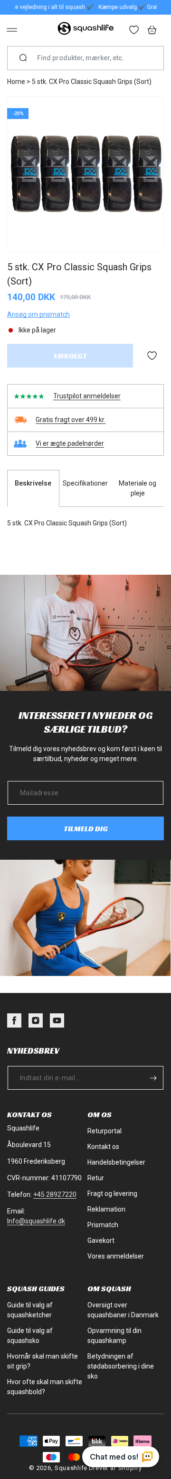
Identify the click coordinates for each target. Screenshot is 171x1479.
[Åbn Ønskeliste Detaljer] (134, 31)
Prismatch (102, 1225)
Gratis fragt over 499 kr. (70, 419)
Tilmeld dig (86, 829)
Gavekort (100, 1240)
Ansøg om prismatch (38, 314)
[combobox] (89, 58)
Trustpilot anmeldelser (87, 396)
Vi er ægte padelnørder (70, 443)
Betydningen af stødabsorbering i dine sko (120, 1366)
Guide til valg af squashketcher (30, 1310)
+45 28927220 (54, 1194)
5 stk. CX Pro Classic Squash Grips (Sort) (92, 81)
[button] (12, 30)
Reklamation (106, 1209)
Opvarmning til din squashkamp (114, 1335)
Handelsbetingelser (116, 1162)
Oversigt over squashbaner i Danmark (123, 1310)
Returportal (104, 1131)
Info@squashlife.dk (36, 1221)
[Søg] (23, 58)
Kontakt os (103, 1146)
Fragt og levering (112, 1193)
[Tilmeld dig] (152, 1078)
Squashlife (71, 1467)
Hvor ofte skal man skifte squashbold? (44, 1387)
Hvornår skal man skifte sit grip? (42, 1361)
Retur (95, 1178)
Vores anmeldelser (115, 1256)
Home (16, 81)
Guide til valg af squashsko (30, 1335)
